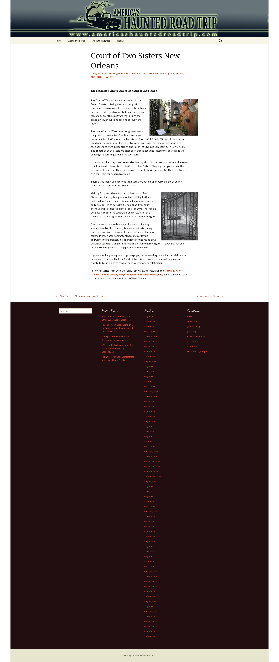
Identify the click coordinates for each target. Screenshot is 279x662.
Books (120, 40)
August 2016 (150, 481)
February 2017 (151, 451)
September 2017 (152, 416)
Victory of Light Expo (197, 351)
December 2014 (152, 581)
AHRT (113, 73)
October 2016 (151, 471)
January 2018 (150, 396)
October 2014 (151, 591)
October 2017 (151, 411)
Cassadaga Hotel (210, 296)
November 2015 (152, 526)
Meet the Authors (101, 40)
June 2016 (149, 491)
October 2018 (151, 351)
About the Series (76, 40)
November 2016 (152, 466)
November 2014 (152, 586)
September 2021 (152, 321)
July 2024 (148, 316)
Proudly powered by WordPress (139, 655)
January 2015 (150, 576)
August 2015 (150, 541)
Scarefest (192, 346)
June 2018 (149, 371)
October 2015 (151, 531)
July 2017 (148, 426)
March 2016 (149, 506)
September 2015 (152, 536)
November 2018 (152, 346)
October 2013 (151, 631)
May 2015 (148, 556)
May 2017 (148, 436)
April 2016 (149, 501)
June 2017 (149, 431)
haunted (179, 73)
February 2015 (151, 571)
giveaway (191, 331)
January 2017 (150, 456)
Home (59, 40)
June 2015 (149, 551)
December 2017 (152, 401)
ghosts (171, 73)
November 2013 (152, 626)
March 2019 (149, 331)
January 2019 (150, 336)
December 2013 (152, 621)
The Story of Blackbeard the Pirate (79, 296)
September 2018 (152, 356)
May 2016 (148, 496)
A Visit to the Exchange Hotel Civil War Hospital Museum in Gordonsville (117, 348)
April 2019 (149, 326)
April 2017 (149, 441)
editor (111, 76)
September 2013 (152, 636)
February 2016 (151, 511)
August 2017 (150, 421)
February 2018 (151, 391)
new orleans (97, 76)
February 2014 (151, 611)
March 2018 (149, 386)
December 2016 (152, 461)
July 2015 (148, 546)
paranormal (122, 73)
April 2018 (149, 381)
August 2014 (150, 601)
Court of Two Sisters (156, 73)
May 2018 (148, 376)
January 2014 (150, 616)
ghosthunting (193, 326)
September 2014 (152, 596)
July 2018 (148, 366)
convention (192, 321)
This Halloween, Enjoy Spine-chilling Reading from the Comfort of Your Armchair (117, 328)
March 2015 (149, 566)
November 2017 (152, 406)
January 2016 (150, 516)
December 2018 (152, 341)
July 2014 (148, 606)
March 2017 (149, 446)
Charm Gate (139, 73)
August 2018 (150, 361)
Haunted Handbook (196, 336)
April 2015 (149, 561)
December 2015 (152, 521)
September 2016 (152, 476)
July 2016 (148, 486)
